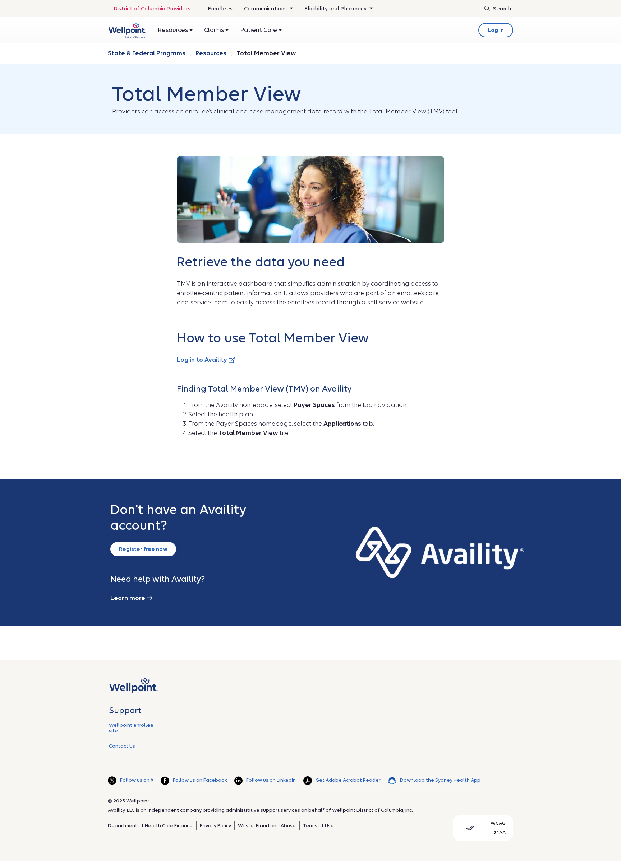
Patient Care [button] (259, 30)
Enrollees (220, 11)
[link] (127, 30)
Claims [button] (214, 30)
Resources (212, 53)
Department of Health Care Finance (150, 825)
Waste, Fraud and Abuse (267, 825)
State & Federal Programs (147, 53)
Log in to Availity (203, 359)
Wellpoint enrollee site (131, 727)
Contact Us (122, 746)
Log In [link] (496, 30)
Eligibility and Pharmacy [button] (336, 8)
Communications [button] (266, 8)
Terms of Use (318, 825)
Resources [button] (173, 30)
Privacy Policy (215, 825)
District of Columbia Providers (152, 8)
